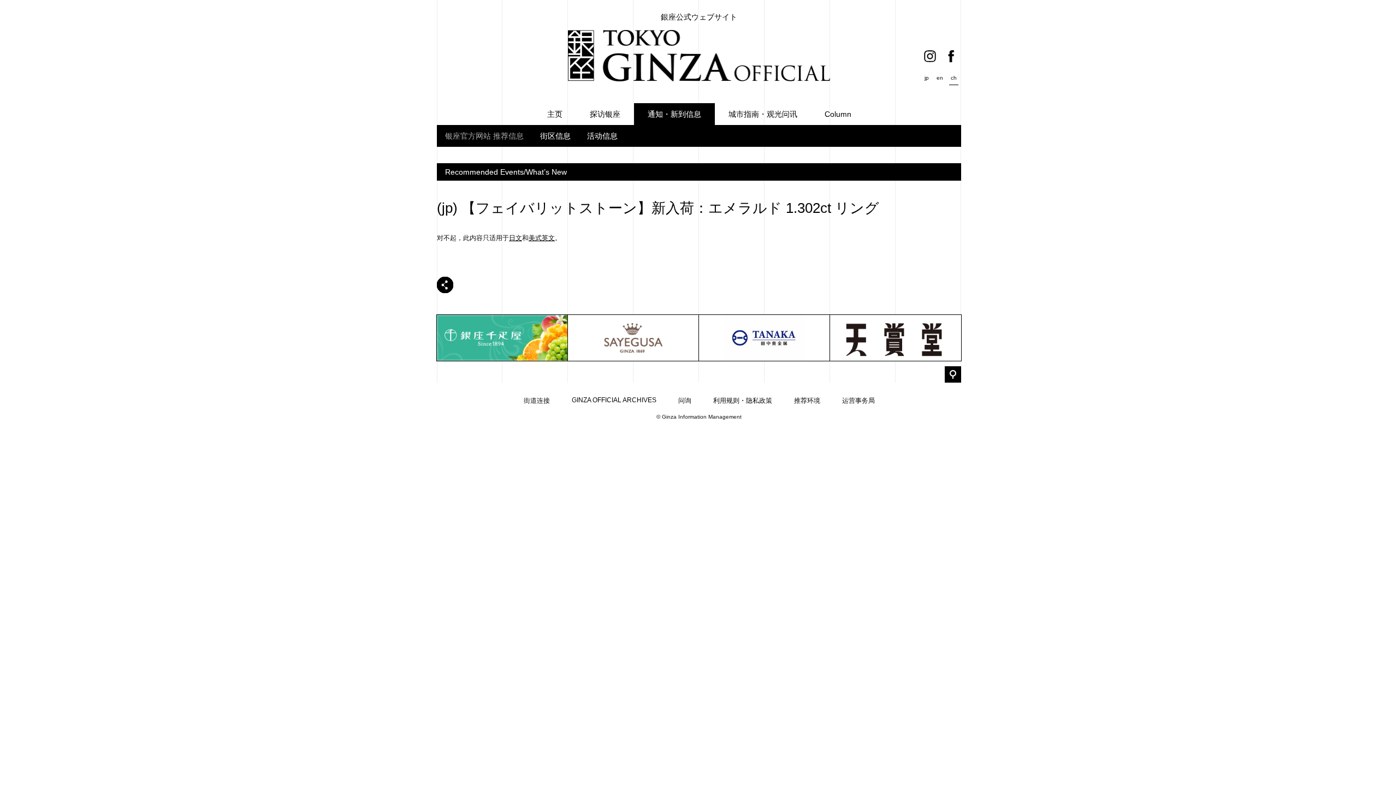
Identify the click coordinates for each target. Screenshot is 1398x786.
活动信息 (602, 136)
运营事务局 (858, 400)
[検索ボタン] (953, 374)
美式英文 (542, 238)
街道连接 (537, 400)
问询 (684, 400)
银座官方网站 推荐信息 (484, 136)
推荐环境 (807, 400)
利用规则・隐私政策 (742, 400)
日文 (515, 238)
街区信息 (555, 136)
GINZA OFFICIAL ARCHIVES (614, 400)
